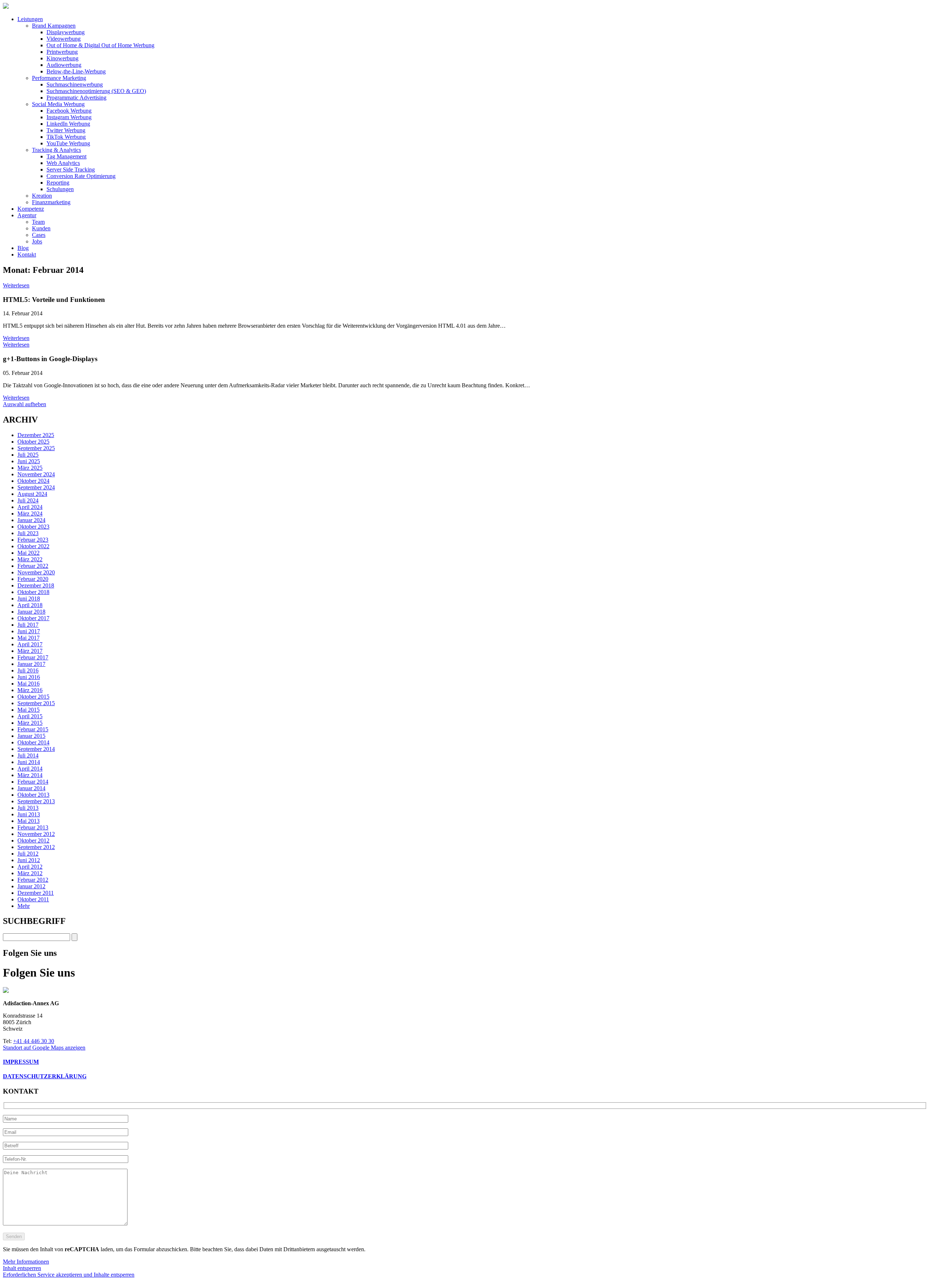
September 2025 (36, 448)
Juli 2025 (28, 455)
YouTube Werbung (68, 143)
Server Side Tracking (70, 169)
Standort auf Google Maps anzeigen (44, 1047)
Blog (23, 248)
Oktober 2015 (33, 697)
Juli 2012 (28, 853)
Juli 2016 (28, 670)
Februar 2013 (32, 827)
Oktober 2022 (33, 546)
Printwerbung (62, 52)
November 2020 (36, 572)
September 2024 (36, 487)
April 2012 (30, 867)
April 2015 (30, 716)
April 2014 (30, 768)
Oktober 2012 (33, 840)
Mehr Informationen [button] (26, 1261)
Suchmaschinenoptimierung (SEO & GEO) (96, 91)
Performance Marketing (59, 78)
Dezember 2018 (35, 585)
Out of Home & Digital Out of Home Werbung (100, 45)
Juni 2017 (28, 631)
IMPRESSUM (21, 1062)
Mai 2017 (28, 638)
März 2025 (30, 468)
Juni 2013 (28, 814)
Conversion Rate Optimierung (81, 176)
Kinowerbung (62, 58)
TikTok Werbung (66, 137)
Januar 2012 (31, 886)
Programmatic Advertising (76, 97)
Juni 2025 (28, 461)
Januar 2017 (31, 664)
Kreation (42, 196)
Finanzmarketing (51, 202)
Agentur (26, 215)
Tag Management (66, 156)
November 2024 (36, 474)
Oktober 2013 (33, 795)
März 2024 (30, 513)
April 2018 (30, 605)
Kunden (41, 228)
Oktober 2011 (33, 899)
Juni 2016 (28, 677)
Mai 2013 (28, 821)
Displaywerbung (65, 32)
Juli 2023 (28, 533)
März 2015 (30, 723)
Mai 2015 (28, 710)
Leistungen (30, 19)
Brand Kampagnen (54, 26)
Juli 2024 (28, 500)
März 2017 (30, 651)
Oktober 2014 (33, 742)
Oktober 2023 (33, 527)
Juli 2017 (28, 625)
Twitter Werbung (65, 130)
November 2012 (36, 834)
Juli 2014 (28, 755)
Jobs (37, 241)
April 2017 (30, 644)
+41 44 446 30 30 (33, 1041)
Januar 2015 (31, 736)
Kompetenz (30, 209)
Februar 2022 (32, 566)
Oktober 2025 (33, 442)
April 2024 (30, 507)
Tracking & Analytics (56, 150)
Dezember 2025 (35, 435)
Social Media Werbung (58, 104)
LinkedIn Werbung (68, 124)
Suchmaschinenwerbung (74, 84)
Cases (38, 235)
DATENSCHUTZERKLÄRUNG (44, 1076)
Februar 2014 (32, 782)
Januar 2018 (31, 612)
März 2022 (30, 559)
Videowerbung (63, 39)
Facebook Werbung (69, 111)
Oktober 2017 (33, 618)
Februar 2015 (32, 729)
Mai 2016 (28, 683)
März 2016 (30, 690)
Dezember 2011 (35, 893)
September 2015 (36, 703)
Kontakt (26, 254)
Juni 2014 (28, 762)
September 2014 (36, 749)
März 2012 (30, 873)
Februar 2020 (32, 579)
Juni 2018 (28, 598)
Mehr (23, 906)
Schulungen (60, 189)
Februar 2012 (32, 880)
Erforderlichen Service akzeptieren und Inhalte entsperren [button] (68, 1275)
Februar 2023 (32, 540)
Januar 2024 (31, 520)
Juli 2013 (28, 808)
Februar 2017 (32, 657)
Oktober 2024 (33, 481)
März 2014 (30, 775)
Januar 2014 (31, 788)
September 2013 (36, 801)
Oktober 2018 (33, 592)
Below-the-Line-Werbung (76, 71)
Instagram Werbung (69, 117)
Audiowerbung (63, 65)
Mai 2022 (28, 553)
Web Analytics (63, 163)
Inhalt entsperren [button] (22, 1268)
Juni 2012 (28, 860)
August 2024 (32, 494)
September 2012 (36, 847)
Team (38, 222)
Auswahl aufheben (24, 404)
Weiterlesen (16, 285)
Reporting (57, 182)
